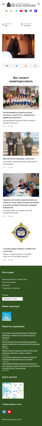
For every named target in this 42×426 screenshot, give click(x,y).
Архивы (5, 295)
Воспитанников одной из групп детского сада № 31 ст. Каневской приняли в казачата (18, 115)
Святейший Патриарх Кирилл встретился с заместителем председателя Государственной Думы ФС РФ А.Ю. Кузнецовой (21, 366)
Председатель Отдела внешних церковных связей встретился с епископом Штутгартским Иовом (21, 344)
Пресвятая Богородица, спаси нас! (18, 159)
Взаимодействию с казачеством (14, 279)
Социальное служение (11, 288)
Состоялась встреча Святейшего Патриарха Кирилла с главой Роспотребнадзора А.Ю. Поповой (19, 335)
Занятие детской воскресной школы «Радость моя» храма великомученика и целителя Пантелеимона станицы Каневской (21, 204)
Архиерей (6, 285)
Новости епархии (9, 282)
